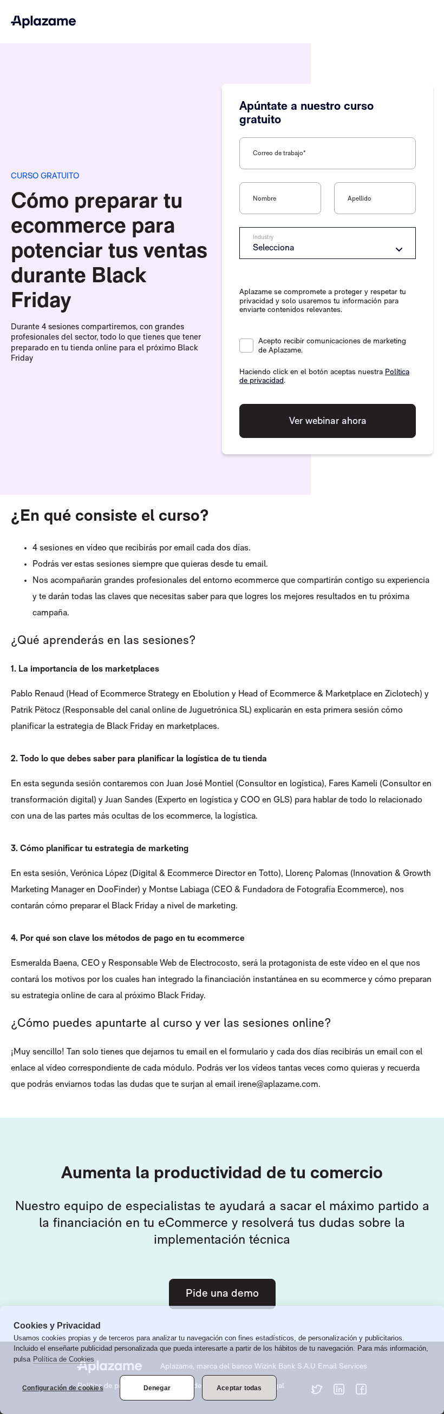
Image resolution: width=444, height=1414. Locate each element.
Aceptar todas (239, 1388)
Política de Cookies (63, 1359)
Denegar (157, 1388)
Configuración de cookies (62, 1388)
